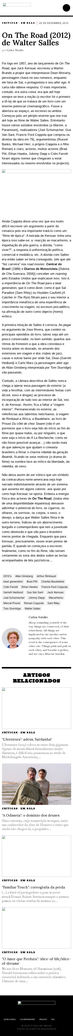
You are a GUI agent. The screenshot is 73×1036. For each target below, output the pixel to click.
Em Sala (28, 23)
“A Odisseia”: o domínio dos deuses (31, 815)
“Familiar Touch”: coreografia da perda (33, 887)
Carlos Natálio (15, 50)
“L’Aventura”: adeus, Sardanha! (26, 739)
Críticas (10, 23)
